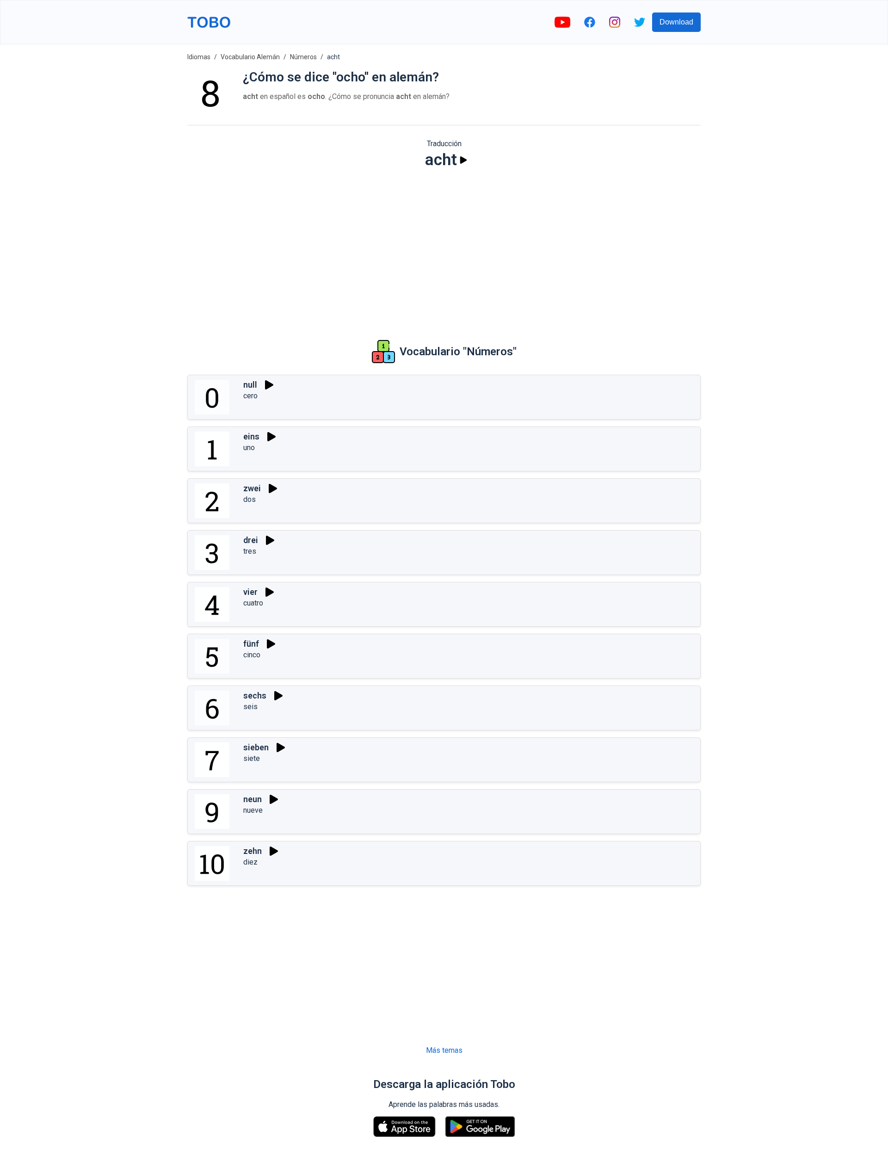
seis (250, 706)
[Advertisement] (444, 248)
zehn (252, 851)
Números (303, 57)
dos (249, 499)
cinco (251, 654)
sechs (254, 695)
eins (251, 436)
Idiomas (198, 57)
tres (249, 551)
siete (251, 758)
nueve (253, 810)
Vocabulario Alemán (250, 57)
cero (250, 395)
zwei (252, 488)
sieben (256, 747)
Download (676, 22)
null (250, 384)
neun (252, 799)
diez (250, 862)
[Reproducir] (463, 160)
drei (250, 540)
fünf (251, 644)
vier (250, 592)
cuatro (253, 603)
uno (249, 447)
